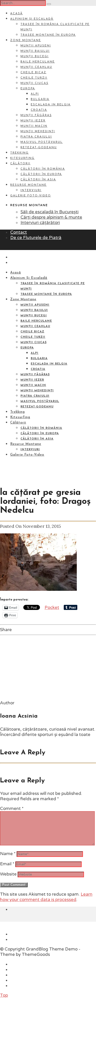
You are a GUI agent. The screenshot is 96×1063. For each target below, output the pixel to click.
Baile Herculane (37, 61)
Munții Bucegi (34, 56)
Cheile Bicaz (33, 72)
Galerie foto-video (30, 195)
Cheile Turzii (33, 78)
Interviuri (30, 190)
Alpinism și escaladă (32, 19)
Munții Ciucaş (34, 83)
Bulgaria (40, 99)
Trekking (19, 153)
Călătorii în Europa (41, 174)
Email (7, 864)
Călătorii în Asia (38, 179)
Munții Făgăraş (36, 115)
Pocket (52, 607)
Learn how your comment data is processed (46, 897)
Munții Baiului (35, 51)
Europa (27, 88)
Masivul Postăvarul (41, 142)
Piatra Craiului (36, 136)
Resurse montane (28, 185)
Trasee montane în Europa (48, 35)
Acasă (16, 13)
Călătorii (20, 163)
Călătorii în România (42, 169)
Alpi (35, 94)
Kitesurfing (22, 158)
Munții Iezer (33, 120)
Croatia (39, 110)
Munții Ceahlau (36, 67)
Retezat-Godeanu (38, 147)
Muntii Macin (33, 126)
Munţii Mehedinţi (37, 131)
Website (8, 874)
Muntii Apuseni (35, 45)
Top (4, 995)
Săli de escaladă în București (49, 212)
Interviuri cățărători (40, 222)
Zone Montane (25, 40)
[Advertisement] (38, 1030)
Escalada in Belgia (51, 104)
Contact (18, 232)
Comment (12, 808)
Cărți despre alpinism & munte (51, 217)
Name (8, 853)
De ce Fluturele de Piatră (35, 237)
